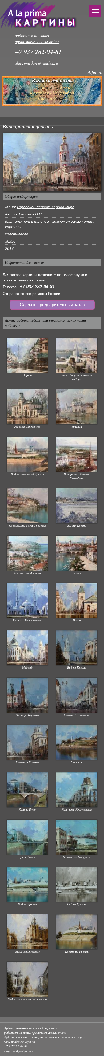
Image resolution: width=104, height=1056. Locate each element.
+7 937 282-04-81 (37, 286)
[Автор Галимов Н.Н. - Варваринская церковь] (52, 161)
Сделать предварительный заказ (52, 304)
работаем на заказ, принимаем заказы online (37, 39)
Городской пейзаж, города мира (45, 207)
